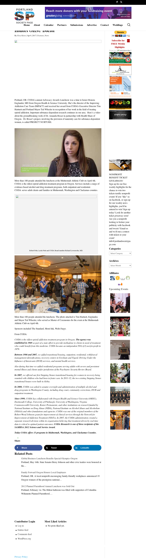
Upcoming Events (118, 289)
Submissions (76, 25)
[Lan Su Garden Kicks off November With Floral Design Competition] (120, 419)
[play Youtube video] (58, 152)
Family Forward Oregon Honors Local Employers (43, 472)
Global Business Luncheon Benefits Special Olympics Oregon (49, 458)
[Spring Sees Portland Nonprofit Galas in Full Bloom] (120, 303)
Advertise (92, 25)
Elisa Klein (21, 35)
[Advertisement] (127, 139)
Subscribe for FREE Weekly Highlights (118, 43)
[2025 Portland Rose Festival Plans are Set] (120, 326)
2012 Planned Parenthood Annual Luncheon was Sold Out (47, 486)
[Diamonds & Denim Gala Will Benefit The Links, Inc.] (120, 396)
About (37, 25)
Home (27, 25)
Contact (105, 25)
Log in (21, 525)
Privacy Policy (21, 556)
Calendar (49, 25)
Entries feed (23, 529)
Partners (62, 25)
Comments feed (25, 534)
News (47, 35)
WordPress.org (24, 538)
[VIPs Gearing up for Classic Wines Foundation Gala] (120, 373)
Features (40, 35)
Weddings (118, 25)
